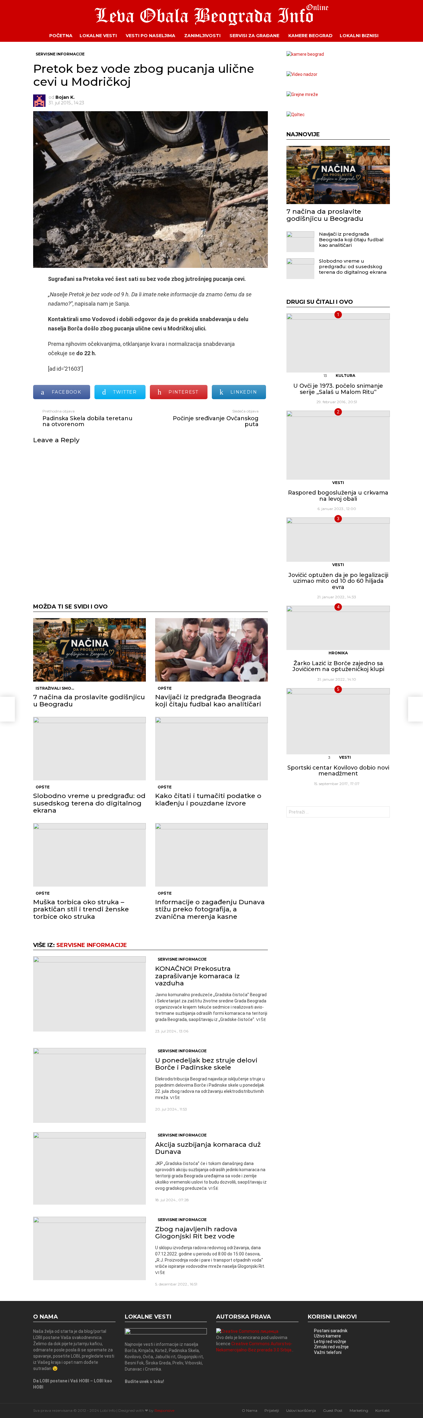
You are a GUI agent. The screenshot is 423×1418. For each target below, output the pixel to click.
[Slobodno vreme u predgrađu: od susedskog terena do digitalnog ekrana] (89, 748)
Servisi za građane (254, 35)
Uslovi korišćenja (301, 1410)
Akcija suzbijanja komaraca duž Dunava (208, 1148)
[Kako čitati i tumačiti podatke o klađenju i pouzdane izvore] (211, 748)
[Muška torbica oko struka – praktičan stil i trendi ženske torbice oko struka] (89, 855)
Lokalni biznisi (359, 35)
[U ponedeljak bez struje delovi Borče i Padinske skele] (89, 1085)
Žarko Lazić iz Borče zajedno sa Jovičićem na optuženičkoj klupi (338, 666)
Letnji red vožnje (330, 1341)
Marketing (359, 1410)
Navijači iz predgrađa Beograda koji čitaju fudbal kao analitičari (208, 700)
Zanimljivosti (202, 35)
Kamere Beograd (310, 35)
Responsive (164, 1410)
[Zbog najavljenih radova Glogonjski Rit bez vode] (89, 1248)
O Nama (249, 1410)
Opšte (165, 688)
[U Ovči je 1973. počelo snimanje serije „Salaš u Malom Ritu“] (338, 343)
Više (261, 1019)
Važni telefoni (328, 1352)
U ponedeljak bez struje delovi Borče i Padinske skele (206, 1063)
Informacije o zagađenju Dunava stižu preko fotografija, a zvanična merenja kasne (210, 909)
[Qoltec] (295, 114)
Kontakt (382, 1410)
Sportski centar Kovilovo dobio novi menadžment (338, 770)
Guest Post (332, 1410)
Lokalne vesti (98, 35)
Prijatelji (271, 1410)
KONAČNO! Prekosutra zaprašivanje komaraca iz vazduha (197, 976)
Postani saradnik (330, 1330)
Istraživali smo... (55, 688)
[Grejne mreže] (302, 94)
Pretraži (383, 812)
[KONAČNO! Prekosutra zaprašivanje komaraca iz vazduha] (89, 993)
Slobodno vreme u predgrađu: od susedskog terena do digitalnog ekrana (89, 803)
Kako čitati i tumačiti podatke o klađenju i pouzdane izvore (208, 799)
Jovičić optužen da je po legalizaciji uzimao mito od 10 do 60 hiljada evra (338, 581)
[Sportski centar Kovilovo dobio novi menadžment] (338, 721)
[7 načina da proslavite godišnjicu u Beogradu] (89, 650)
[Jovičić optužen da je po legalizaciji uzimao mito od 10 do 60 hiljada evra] (338, 539)
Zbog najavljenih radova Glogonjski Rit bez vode (196, 1232)
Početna (60, 35)
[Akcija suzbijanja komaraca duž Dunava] (89, 1168)
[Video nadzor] (301, 74)
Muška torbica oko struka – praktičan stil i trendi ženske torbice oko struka (81, 909)
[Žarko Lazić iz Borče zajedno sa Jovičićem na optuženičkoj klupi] (338, 628)
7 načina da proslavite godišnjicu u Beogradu (89, 700)
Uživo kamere (327, 1335)
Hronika (338, 653)
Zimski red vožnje (331, 1346)
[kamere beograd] (305, 54)
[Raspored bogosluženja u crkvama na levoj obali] (338, 445)
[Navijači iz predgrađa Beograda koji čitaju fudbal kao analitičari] (211, 650)
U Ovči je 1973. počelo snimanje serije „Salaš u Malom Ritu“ (338, 388)
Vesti (338, 482)
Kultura (345, 375)
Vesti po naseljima (150, 35)
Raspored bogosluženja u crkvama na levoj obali (338, 495)
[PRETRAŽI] (394, 35)
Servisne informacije (91, 945)
